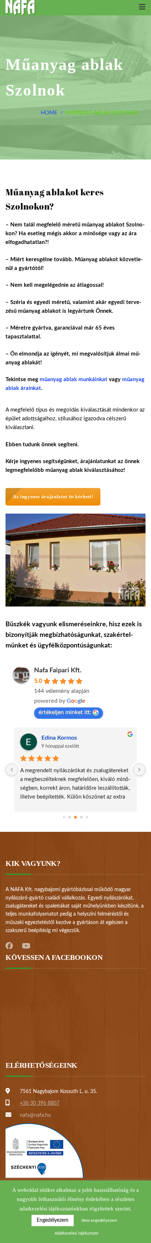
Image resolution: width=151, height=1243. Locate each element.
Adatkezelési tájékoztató (76, 1233)
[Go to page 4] (87, 817)
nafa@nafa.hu (35, 1115)
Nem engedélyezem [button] (99, 1220)
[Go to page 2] (75, 817)
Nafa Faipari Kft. (57, 670)
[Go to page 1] (70, 817)
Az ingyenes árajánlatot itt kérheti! (53, 496)
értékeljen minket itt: (64, 712)
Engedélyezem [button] (53, 1220)
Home (49, 113)
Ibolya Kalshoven (63, 738)
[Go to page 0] (64, 817)
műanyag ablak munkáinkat (73, 379)
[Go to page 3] (81, 817)
